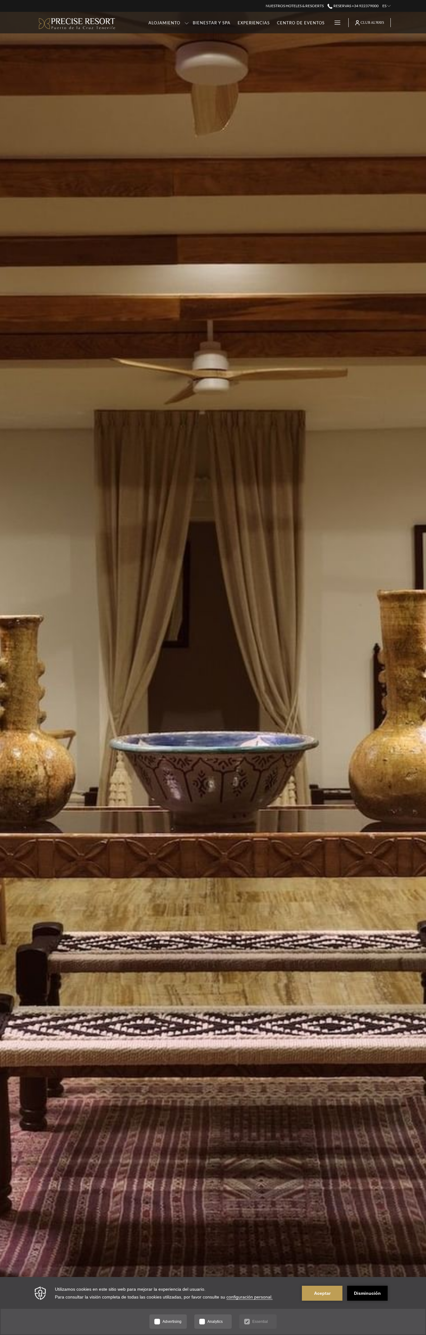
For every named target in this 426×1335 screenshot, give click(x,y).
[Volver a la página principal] (77, 22)
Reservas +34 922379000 (355, 5)
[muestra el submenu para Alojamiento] (186, 22)
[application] (213, 1306)
